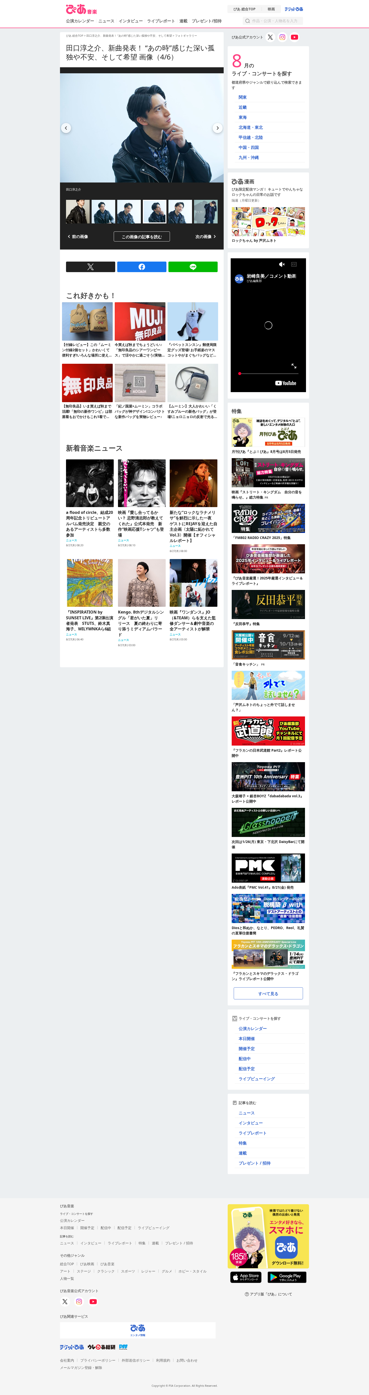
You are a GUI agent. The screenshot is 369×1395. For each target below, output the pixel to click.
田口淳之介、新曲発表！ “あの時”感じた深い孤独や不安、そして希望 (129, 35)
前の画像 (80, 236)
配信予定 (247, 1068)
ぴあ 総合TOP (244, 9)
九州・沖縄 (249, 157)
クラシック (106, 1271)
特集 (243, 1143)
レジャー (148, 1271)
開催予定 (247, 1048)
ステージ (84, 1271)
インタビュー (131, 21)
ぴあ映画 (87, 1263)
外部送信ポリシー (136, 1360)
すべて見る (268, 993)
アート (65, 1271)
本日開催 (247, 1038)
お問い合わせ (187, 1360)
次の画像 (204, 236)
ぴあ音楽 (107, 1263)
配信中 (245, 1058)
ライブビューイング (257, 1078)
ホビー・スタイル (192, 1271)
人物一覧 (67, 1278)
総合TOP (67, 1263)
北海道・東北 (251, 127)
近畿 (243, 107)
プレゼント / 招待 (255, 1163)
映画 (271, 9)
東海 (243, 117)
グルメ (167, 1271)
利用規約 (163, 1360)
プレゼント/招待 (207, 21)
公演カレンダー (253, 1028)
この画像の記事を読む (142, 236)
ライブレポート (161, 21)
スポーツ (128, 1271)
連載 (183, 21)
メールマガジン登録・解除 (81, 1367)
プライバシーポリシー (97, 1360)
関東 (243, 97)
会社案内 (67, 1360)
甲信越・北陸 (251, 137)
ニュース (106, 21)
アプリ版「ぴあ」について (271, 1294)
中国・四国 (249, 147)
